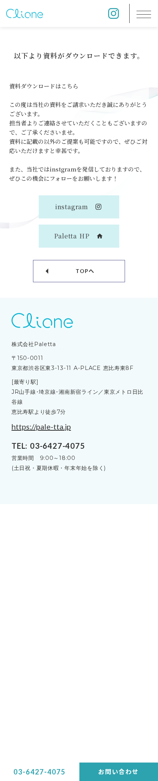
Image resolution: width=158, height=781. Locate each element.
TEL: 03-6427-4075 (48, 446)
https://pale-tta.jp (41, 426)
